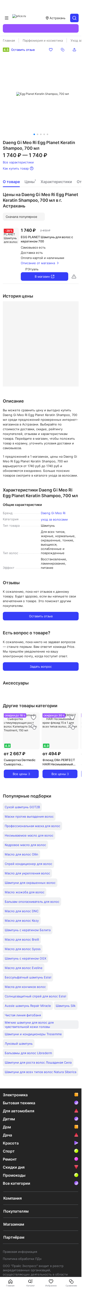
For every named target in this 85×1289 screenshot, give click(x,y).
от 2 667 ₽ (14, 753)
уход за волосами (54, 519)
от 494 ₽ (51, 753)
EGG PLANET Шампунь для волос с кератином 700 (47, 239)
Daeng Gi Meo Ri (53, 513)
